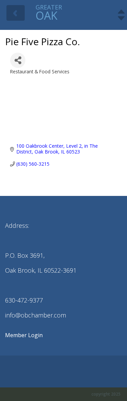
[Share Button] (17, 60)
